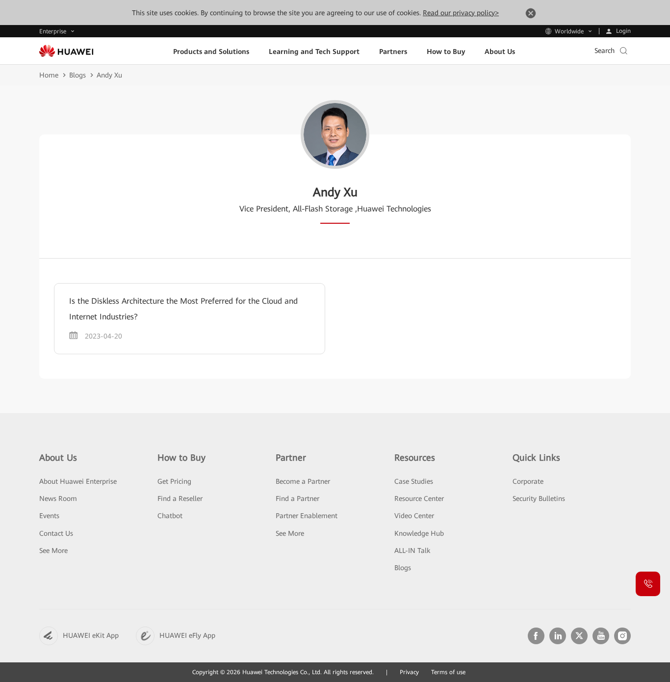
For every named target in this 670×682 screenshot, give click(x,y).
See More (53, 550)
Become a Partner (303, 481)
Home (48, 75)
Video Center (414, 516)
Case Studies (413, 481)
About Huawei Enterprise (78, 481)
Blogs (77, 75)
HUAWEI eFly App (187, 635)
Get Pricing (174, 481)
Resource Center (419, 498)
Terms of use (448, 672)
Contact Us (56, 533)
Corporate (528, 481)
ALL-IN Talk (412, 550)
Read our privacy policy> (461, 13)
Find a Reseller (180, 498)
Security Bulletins (539, 498)
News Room (58, 498)
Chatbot (169, 516)
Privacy (409, 672)
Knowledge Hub (419, 533)
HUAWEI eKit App (91, 635)
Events (49, 516)
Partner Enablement (306, 516)
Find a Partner (297, 498)
